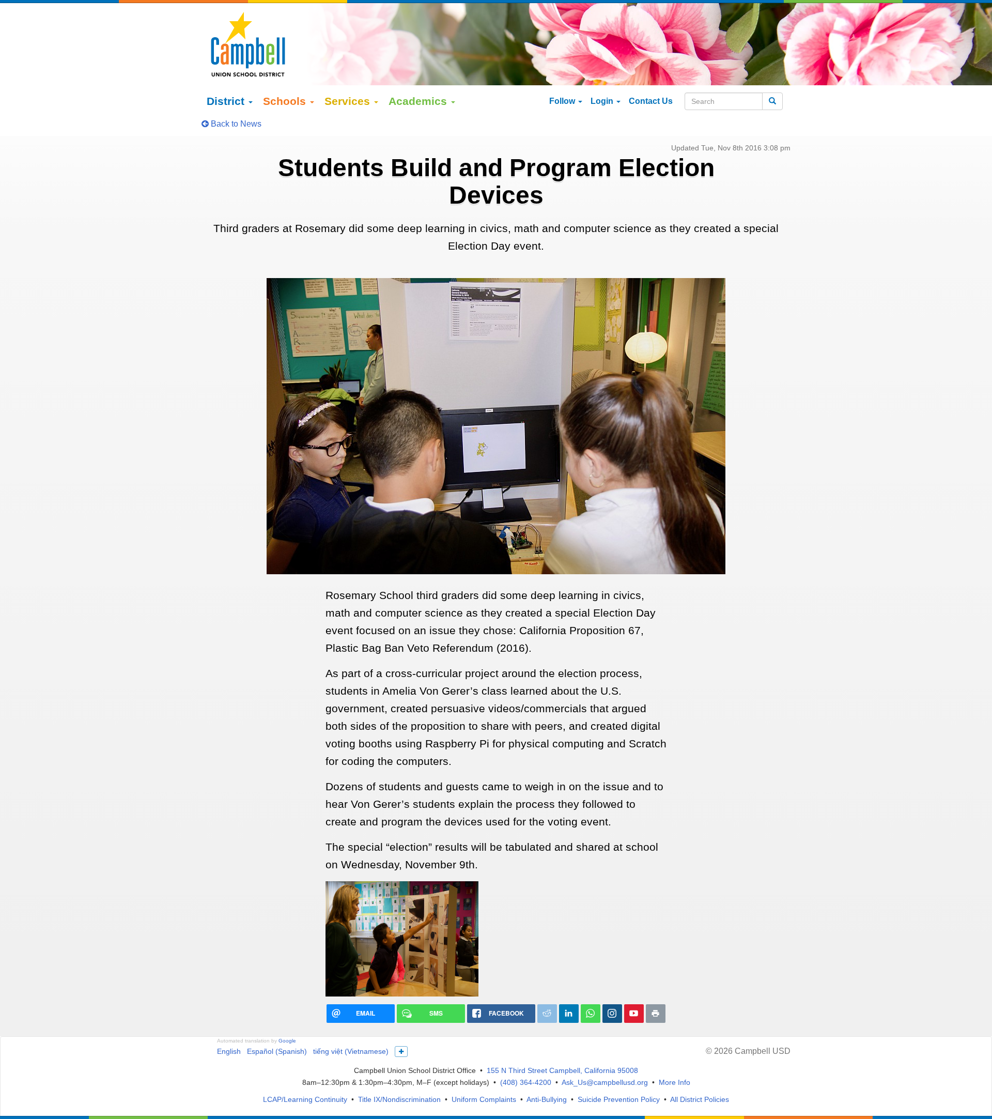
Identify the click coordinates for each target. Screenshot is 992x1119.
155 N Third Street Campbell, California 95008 (562, 1070)
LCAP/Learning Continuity (305, 1099)
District (227, 101)
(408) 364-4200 (525, 1082)
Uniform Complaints (484, 1099)
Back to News (235, 123)
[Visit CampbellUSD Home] (248, 44)
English (229, 1051)
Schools (286, 101)
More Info (674, 1082)
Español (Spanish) (277, 1051)
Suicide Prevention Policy (619, 1099)
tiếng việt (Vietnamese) (351, 1051)
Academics (419, 101)
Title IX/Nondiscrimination (399, 1099)
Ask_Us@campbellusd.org (605, 1082)
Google (287, 1041)
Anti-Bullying (546, 1099)
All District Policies (699, 1099)
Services (348, 101)
